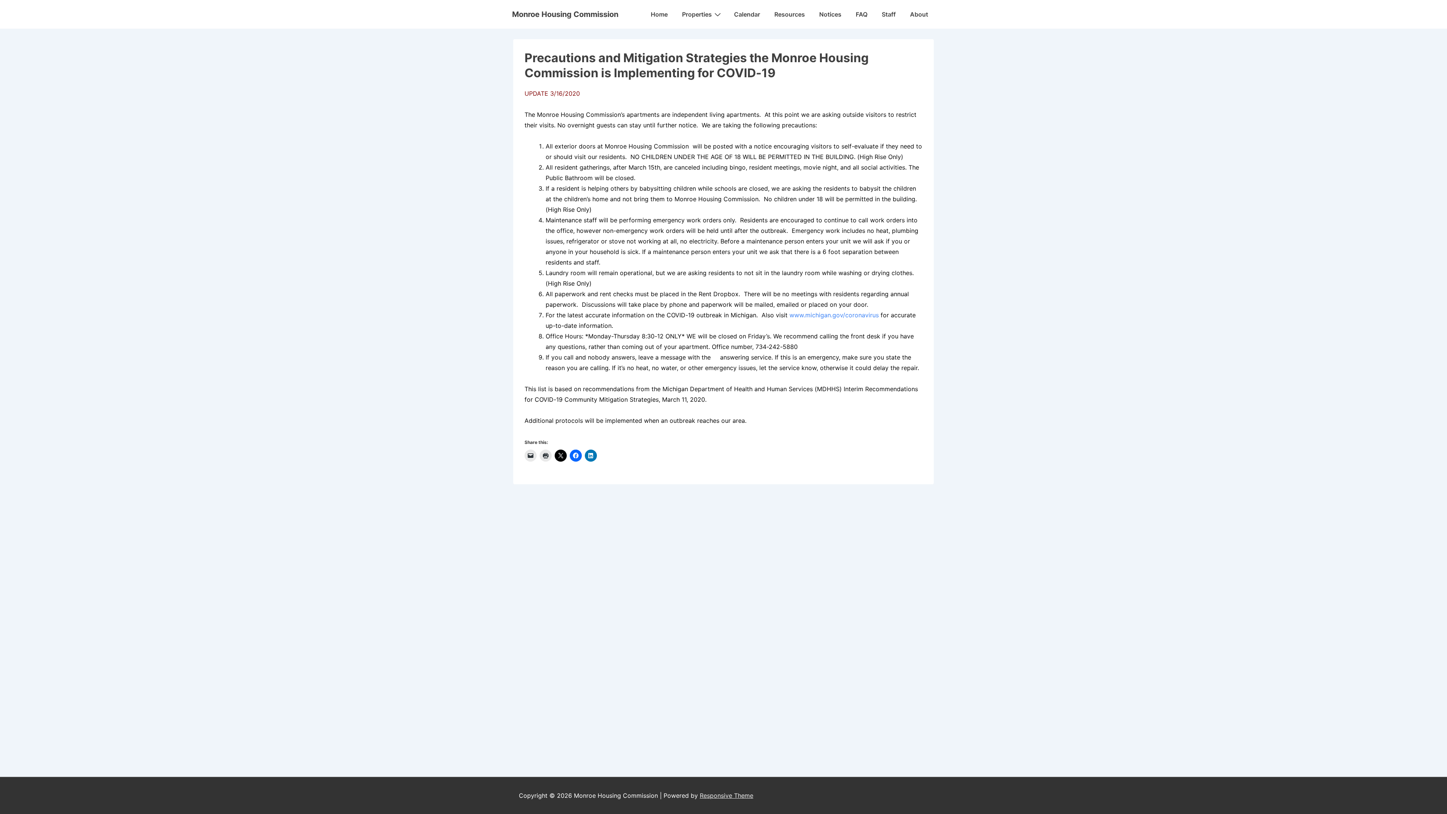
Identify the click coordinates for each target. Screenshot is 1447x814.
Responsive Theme (726, 795)
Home (659, 14)
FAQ (861, 14)
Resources (789, 14)
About (919, 14)
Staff (889, 14)
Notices (830, 14)
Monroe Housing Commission (565, 14)
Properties (697, 14)
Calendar (747, 14)
